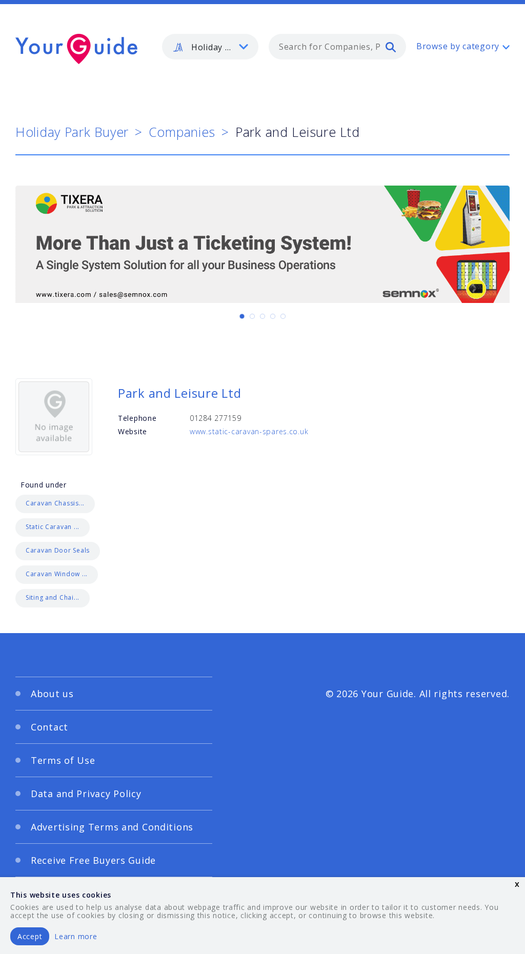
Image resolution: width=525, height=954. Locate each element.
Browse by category (457, 46)
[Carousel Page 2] (252, 316)
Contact (49, 727)
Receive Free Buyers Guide (93, 860)
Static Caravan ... (52, 526)
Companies (182, 131)
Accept (29, 936)
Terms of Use (63, 760)
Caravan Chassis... (55, 503)
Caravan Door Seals (58, 550)
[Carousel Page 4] (272, 316)
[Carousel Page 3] (262, 316)
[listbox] (210, 46)
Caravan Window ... (57, 574)
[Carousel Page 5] (283, 316)
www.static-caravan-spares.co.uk (249, 431)
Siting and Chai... (52, 597)
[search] (390, 46)
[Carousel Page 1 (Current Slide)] (242, 316)
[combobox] (337, 46)
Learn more (75, 936)
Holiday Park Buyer (72, 131)
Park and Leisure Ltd (179, 392)
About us (52, 693)
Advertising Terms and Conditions (112, 827)
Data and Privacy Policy (86, 793)
